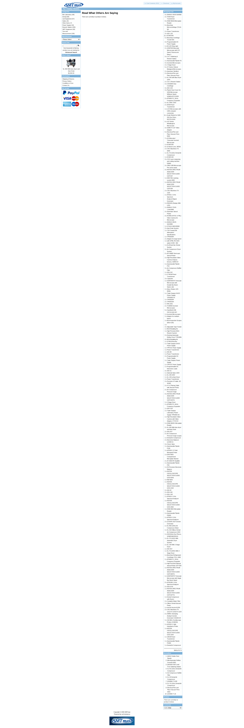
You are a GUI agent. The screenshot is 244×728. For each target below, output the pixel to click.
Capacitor (170, 278)
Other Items (66, 23)
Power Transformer (173, 31)
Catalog (69, 9)
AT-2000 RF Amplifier (173, 461)
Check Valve (171, 444)
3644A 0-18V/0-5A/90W (174, 14)
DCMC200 (170, 144)
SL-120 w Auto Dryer (173, 377)
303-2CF (169, 431)
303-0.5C (170, 272)
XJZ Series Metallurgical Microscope (171, 123)
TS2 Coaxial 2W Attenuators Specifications (172, 232)
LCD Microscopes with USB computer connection (174, 111)
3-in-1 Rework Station (173, 81)
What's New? (66, 55)
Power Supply (66, 25)
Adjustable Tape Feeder (174, 327)
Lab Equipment (67, 19)
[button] (151, 3)
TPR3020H (170, 299)
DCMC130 (170, 157)
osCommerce (126, 714)
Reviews (76, 9)
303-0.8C (170, 492)
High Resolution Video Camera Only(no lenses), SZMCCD (173, 260)
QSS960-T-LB (171, 694)
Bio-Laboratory (67, 14)
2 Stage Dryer (171, 65)
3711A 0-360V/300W (173, 226)
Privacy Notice (66, 81)
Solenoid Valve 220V (173, 373)
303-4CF (169, 549)
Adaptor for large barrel (174, 239)
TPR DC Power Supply (174, 348)
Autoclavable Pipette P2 (174, 60)
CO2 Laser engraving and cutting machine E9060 (173, 161)
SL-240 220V (171, 375)
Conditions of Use (67, 83)
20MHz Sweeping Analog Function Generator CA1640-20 (174, 616)
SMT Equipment (67, 29)
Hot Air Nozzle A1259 (173, 607)
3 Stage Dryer (171, 402)
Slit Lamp (170, 303)
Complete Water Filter (173, 601)
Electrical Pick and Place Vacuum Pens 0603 (173, 134)
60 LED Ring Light (172, 46)
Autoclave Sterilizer (173, 71)
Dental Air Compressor (174, 438)
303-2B (169, 352)
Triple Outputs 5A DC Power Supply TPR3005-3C (173, 295)
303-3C (169, 490)
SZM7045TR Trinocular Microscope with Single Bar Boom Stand (174, 578)
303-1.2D (170, 33)
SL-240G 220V (171, 102)
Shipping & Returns (68, 79)
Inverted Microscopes (173, 63)
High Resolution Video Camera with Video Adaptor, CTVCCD (173, 419)
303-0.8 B (170, 586)
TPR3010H (170, 301)
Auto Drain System (173, 228)
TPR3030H (170, 236)
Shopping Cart (168, 11)
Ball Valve (170, 479)
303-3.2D (170, 88)
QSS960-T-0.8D (172, 681)
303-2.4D (170, 494)
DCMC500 (170, 35)
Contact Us (65, 85)
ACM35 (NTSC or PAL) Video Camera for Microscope (174, 218)
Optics (64, 21)
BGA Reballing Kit (172, 329)
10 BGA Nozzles (172, 341)
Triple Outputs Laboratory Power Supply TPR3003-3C (173, 413)
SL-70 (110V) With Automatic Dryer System (172, 540)
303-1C (169, 370)
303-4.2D (170, 408)
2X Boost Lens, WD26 (174, 146)
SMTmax (127, 712)
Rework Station (67, 27)
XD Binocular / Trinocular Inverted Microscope (173, 140)
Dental (64, 17)
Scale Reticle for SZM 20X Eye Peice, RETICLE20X (173, 117)
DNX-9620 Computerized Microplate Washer (173, 456)
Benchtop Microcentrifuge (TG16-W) (174, 27)
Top (64, 9)
